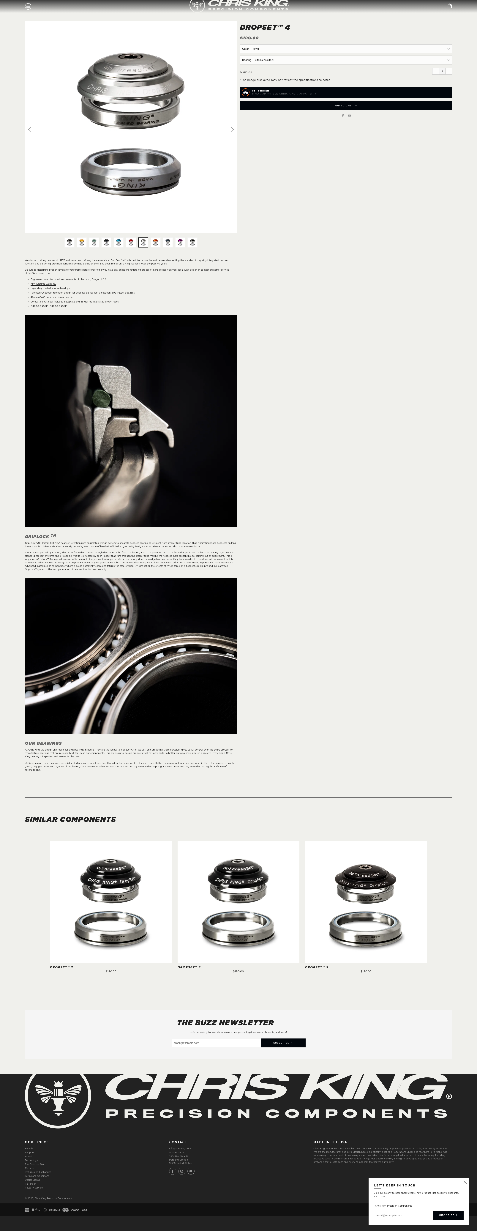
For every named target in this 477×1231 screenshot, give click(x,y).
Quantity (246, 72)
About (28, 1156)
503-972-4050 (177, 1152)
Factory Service (34, 1187)
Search (29, 1148)
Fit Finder (30, 1183)
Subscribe (281, 1042)
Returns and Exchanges (38, 1172)
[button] (69, 242)
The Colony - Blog (35, 1164)
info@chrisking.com (180, 1148)
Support (29, 1152)
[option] (131, 127)
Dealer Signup (32, 1179)
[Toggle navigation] (28, 6)
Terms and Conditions (37, 1176)
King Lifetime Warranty (43, 283)
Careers (29, 1168)
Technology (31, 1160)
